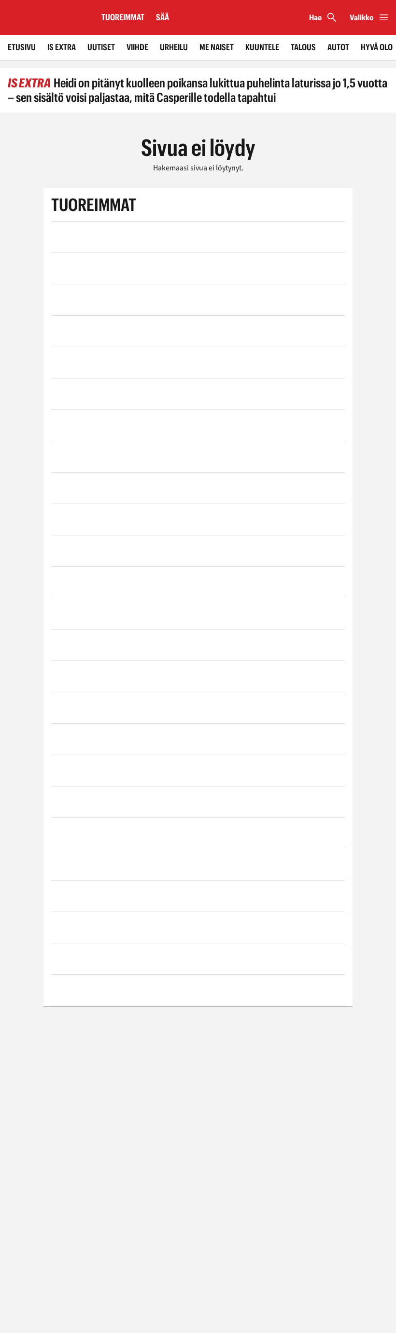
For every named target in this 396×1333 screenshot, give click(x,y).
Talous (303, 47)
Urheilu (174, 47)
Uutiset (101, 47)
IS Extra (61, 47)
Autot (338, 47)
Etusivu (22, 47)
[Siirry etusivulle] (47, 17)
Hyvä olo (377, 47)
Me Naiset (216, 47)
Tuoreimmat (122, 17)
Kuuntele (262, 47)
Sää (162, 17)
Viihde (137, 47)
